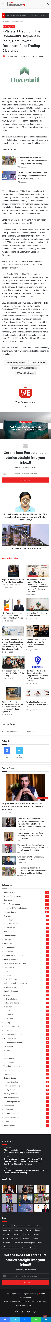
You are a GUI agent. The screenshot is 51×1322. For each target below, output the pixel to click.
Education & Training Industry (15, 908)
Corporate (7, 916)
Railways (7, 1121)
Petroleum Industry (11, 1117)
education (6, 1230)
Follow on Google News (25, 1305)
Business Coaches (10, 1082)
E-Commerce (8, 967)
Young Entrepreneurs (11, 904)
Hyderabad (7, 1234)
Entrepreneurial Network (13, 1042)
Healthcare (7, 900)
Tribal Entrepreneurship (12, 1066)
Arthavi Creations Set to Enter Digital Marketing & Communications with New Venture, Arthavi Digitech (32, 175)
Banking (6, 1023)
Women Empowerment (11, 1247)
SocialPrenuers (9, 928)
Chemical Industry (10, 991)
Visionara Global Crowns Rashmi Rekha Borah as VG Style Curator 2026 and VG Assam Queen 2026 (32, 847)
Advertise (16, 1301)
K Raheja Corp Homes (10, 1238)
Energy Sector (9, 1090)
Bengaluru (6, 1226)
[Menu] (3, 5)
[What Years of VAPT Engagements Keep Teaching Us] (9, 860)
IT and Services (9, 1038)
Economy (7, 1011)
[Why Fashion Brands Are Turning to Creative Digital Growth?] (37, 693)
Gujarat (37, 1230)
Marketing (7, 975)
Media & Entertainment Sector (15, 963)
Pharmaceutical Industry (13, 1034)
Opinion (6, 932)
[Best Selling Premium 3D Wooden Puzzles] (37, 604)
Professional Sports (11, 1003)
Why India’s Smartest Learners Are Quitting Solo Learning (13, 673)
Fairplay (29, 1230)
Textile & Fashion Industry (13, 955)
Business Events (9, 912)
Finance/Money (9, 936)
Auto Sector (8, 951)
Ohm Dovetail (38, 362)
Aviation (6, 995)
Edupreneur (8, 1015)
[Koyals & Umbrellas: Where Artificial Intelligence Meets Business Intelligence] (13, 571)
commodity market (16, 362)
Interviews (7, 1031)
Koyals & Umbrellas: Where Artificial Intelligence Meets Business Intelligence (13, 582)
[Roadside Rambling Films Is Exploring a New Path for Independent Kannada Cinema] (37, 631)
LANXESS (25, 1238)
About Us (7, 1301)
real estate (7, 1243)
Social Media (8, 1019)
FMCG (5, 971)
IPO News (7, 1050)
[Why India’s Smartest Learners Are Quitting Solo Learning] (13, 662)
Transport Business (11, 1027)
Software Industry (10, 999)
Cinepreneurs (8, 1106)
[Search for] (48, 5)
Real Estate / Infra (10, 924)
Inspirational (8, 1110)
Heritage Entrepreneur (12, 1078)
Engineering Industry (11, 1102)
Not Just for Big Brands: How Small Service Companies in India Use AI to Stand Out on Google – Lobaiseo (37, 675)
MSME (6, 1054)
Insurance (7, 1074)
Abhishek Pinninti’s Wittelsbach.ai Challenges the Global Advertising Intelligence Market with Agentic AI (12, 707)
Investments (8, 1007)
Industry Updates (10, 1094)
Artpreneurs (8, 1046)
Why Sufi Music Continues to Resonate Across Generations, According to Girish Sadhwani (22, 806)
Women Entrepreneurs (12, 896)
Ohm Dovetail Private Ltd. (25, 368)
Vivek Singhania (26, 373)
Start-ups (7, 940)
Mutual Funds (8, 1062)
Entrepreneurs (9, 948)
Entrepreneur (18, 1230)
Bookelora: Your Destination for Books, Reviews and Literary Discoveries (25, 428)
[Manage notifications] (45, 1317)
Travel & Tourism (10, 979)
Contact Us (25, 1301)
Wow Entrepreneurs (12, 56)
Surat (40, 1243)
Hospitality (7, 944)
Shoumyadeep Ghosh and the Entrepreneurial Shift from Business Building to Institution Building (32, 160)
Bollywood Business (11, 1058)
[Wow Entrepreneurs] (16, 4)
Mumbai (35, 1238)
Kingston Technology (32, 1234)
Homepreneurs (9, 1125)
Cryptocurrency (9, 987)
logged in (15, 732)
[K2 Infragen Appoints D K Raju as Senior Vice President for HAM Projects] (13, 604)
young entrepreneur (29, 1247)
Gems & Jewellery (10, 959)
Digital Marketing (34, 1226)
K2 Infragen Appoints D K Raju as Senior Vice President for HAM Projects (13, 615)
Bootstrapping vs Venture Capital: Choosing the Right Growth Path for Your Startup (31, 835)
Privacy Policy (42, 1301)
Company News (17, 22)
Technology (8, 920)
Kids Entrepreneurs (11, 1114)
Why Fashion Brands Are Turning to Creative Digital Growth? (37, 704)
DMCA (33, 1301)
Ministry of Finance (11, 1098)
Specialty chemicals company (24, 1243)
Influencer (17, 1234)
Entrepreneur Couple (11, 1086)
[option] (25, 425)
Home (6, 22)
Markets (6, 1070)
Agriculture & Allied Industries (15, 983)
